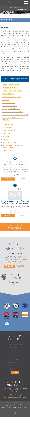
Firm (3, 407)
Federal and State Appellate (11, 97)
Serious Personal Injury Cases (12, 91)
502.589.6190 (15, 7)
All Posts (22, 178)
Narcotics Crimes (8, 94)
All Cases (21, 266)
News (14, 409)
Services (9, 16)
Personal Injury (15, 347)
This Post (8, 178)
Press (10, 409)
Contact (19, 409)
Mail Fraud (6, 133)
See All (15, 372)
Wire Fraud (6, 136)
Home (2, 16)
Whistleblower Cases (9, 142)
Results (14, 407)
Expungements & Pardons (11, 109)
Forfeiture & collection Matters (12, 112)
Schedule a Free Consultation (15, 227)
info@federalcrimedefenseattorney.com (15, 397)
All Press (22, 215)
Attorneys (19, 407)
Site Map (16, 404)
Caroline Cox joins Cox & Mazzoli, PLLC (15, 165)
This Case (9, 266)
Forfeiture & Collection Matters (15, 365)
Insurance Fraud (15, 368)
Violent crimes (7, 150)
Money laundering (8, 130)
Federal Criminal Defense (11, 84)
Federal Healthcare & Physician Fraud (15, 115)
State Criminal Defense (10, 88)
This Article (8, 215)
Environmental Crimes (9, 106)
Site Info (21, 404)
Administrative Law (8, 103)
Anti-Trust (5, 100)
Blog (25, 407)
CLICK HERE (5, 388)
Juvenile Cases (7, 127)
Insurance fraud (7, 124)
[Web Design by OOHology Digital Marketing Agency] (15, 414)
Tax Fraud (5, 139)
